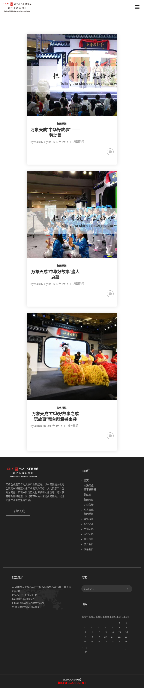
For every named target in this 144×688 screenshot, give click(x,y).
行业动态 (89, 523)
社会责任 (89, 539)
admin (38, 426)
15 (119, 632)
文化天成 (89, 529)
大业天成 (89, 534)
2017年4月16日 (61, 142)
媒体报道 (62, 407)
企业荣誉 (89, 504)
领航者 (87, 494)
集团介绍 (89, 499)
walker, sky (41, 142)
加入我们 (89, 544)
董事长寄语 (90, 489)
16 (126, 632)
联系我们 (89, 549)
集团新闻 (62, 123)
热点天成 (89, 509)
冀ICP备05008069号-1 (72, 683)
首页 (86, 480)
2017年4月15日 (61, 284)
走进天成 (89, 485)
